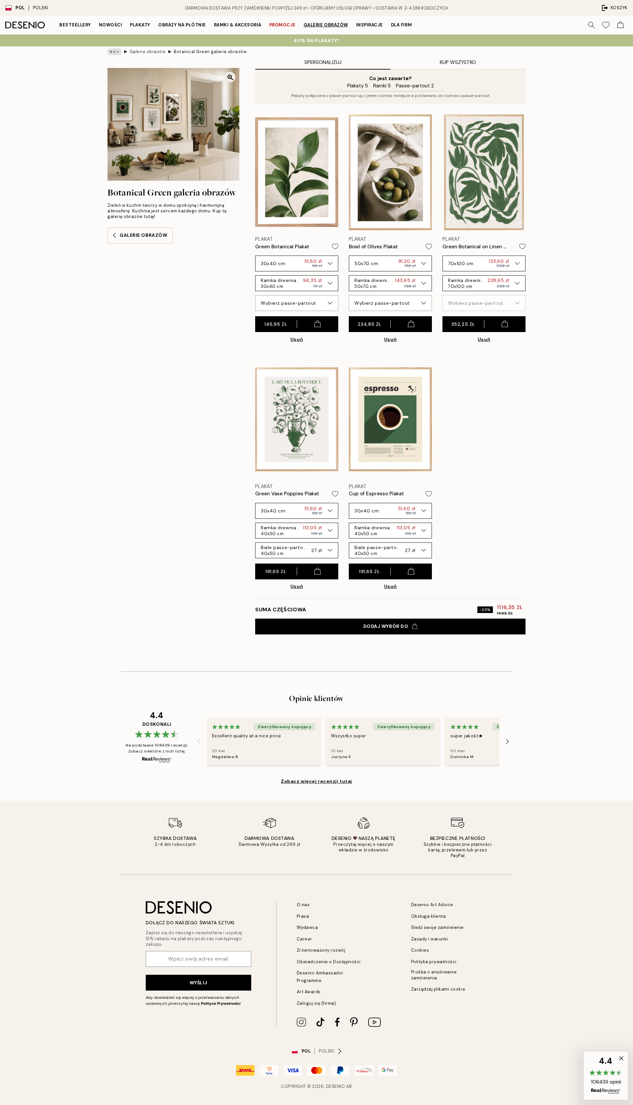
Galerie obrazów (326, 25)
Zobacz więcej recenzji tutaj (316, 781)
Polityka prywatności (434, 962)
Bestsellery (75, 25)
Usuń (296, 339)
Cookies (420, 950)
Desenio (335, 1086)
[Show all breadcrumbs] (114, 51)
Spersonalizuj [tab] (323, 62)
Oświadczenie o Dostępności (329, 962)
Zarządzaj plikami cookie (438, 989)
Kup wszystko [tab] (458, 62)
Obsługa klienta (428, 916)
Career (304, 939)
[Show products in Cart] (620, 25)
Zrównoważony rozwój (321, 950)
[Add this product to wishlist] (335, 246)
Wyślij (198, 983)
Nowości (110, 25)
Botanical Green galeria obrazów (210, 51)
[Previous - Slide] (199, 741)
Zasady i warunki (429, 939)
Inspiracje (369, 25)
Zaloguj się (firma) (316, 1003)
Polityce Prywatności (220, 1003)
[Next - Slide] (507, 741)
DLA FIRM (401, 25)
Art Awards (309, 992)
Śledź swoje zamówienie (437, 927)
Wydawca (307, 927)
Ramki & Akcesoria (237, 25)
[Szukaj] (591, 25)
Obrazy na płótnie (182, 25)
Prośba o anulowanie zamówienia (434, 974)
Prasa (303, 916)
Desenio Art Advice (432, 904)
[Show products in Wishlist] (606, 25)
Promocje (282, 25)
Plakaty (140, 25)
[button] (606, 1076)
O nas (303, 904)
